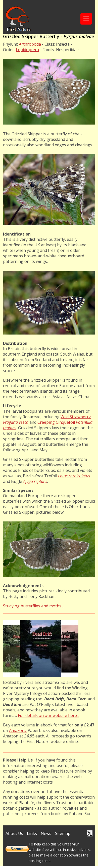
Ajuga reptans (35, 481)
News (46, 833)
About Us (14, 833)
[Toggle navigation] (86, 19)
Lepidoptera (27, 49)
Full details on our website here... (48, 715)
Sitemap (62, 833)
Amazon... (18, 730)
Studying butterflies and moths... (33, 606)
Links (32, 833)
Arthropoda (30, 44)
